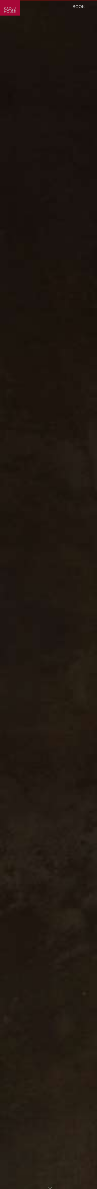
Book (79, 6)
